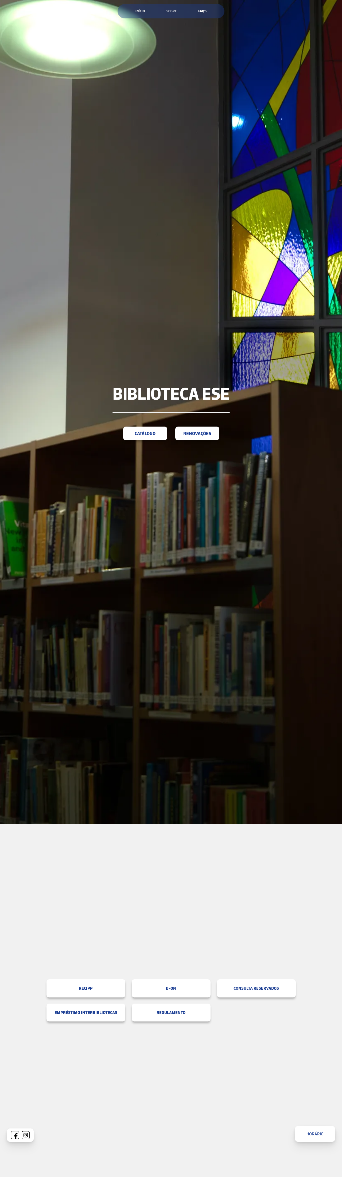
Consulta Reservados (256, 988)
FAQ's (202, 11)
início (140, 11)
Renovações (197, 433)
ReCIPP (86, 988)
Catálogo (145, 433)
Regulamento (171, 1012)
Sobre (171, 11)
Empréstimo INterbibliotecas (86, 1012)
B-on (171, 988)
